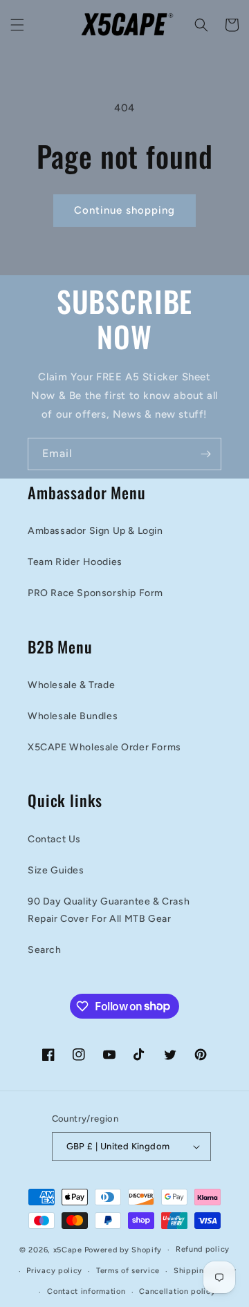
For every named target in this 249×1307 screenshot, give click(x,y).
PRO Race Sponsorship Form (95, 593)
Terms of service (128, 1270)
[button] (17, 25)
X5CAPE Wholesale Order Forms (104, 747)
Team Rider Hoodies (75, 562)
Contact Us (54, 839)
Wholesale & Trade (71, 685)
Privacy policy (54, 1270)
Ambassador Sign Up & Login (95, 531)
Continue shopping (124, 210)
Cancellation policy (177, 1291)
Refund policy (203, 1249)
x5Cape (67, 1249)
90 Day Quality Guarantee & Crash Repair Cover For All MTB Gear (109, 910)
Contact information (86, 1291)
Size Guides (56, 870)
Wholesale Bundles (73, 716)
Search (45, 950)
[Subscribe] (205, 454)
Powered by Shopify (123, 1249)
